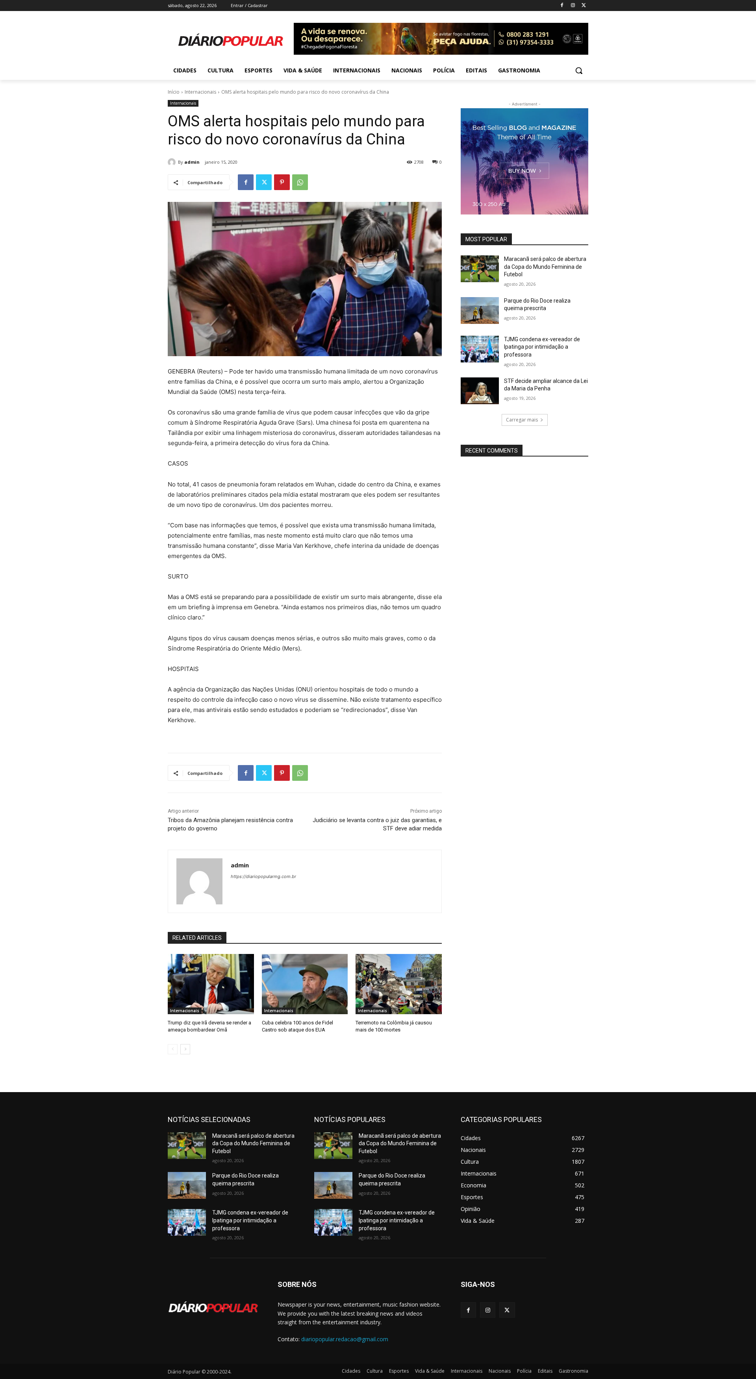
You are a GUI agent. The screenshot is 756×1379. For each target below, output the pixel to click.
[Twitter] (583, 5)
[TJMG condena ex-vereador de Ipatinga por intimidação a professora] (480, 349)
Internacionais (200, 92)
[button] (578, 70)
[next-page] (185, 1049)
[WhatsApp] (300, 182)
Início (174, 92)
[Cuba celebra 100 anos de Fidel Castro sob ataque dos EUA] (305, 984)
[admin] (173, 162)
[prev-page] (173, 1049)
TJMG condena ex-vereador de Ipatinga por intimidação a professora (542, 347)
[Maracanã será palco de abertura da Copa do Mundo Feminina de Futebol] (480, 268)
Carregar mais (522, 419)
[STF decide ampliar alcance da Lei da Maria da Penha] (480, 390)
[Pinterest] (282, 182)
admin (192, 162)
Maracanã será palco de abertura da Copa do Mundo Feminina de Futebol (545, 266)
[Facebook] (562, 5)
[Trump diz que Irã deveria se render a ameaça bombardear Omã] (211, 984)
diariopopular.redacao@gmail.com (344, 1339)
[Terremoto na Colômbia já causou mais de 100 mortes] (399, 984)
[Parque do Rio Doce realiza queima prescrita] (480, 310)
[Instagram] (572, 5)
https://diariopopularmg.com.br (263, 876)
